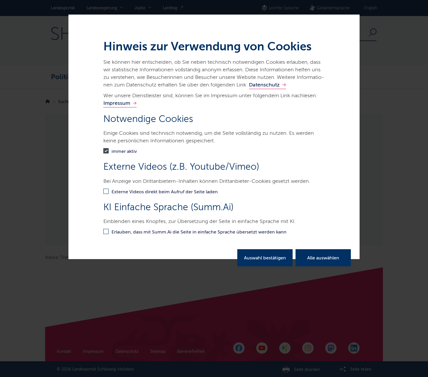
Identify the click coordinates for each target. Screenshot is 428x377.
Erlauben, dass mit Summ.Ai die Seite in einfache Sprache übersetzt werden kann (199, 232)
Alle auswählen (323, 258)
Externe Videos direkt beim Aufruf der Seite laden (165, 191)
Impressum (116, 103)
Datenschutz (264, 85)
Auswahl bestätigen (265, 258)
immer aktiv (124, 151)
